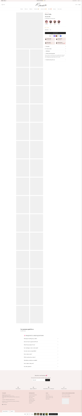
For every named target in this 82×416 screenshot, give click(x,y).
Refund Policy (47, 398)
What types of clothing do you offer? (30, 338)
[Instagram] (3, 0)
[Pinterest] (4, 0)
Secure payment (31, 401)
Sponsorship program (32, 400)
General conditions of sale (49, 397)
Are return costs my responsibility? (30, 351)
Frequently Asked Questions (33, 394)
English (78, 0)
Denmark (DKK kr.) (75, 0)
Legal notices (47, 394)
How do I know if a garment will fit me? (31, 341)
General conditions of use (49, 396)
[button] (47, 12)
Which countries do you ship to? (29, 357)
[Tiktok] (5, 0)
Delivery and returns (32, 396)
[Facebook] (2, 404)
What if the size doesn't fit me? (29, 344)
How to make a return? (28, 354)
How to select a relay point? (29, 363)
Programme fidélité (31, 398)
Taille (25, 414)
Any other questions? (27, 366)
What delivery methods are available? (30, 360)
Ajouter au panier (53, 414)
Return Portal (31, 397)
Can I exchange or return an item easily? (31, 348)
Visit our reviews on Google (66, 394)
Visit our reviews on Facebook (66, 396)
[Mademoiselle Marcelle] (41, 4)
